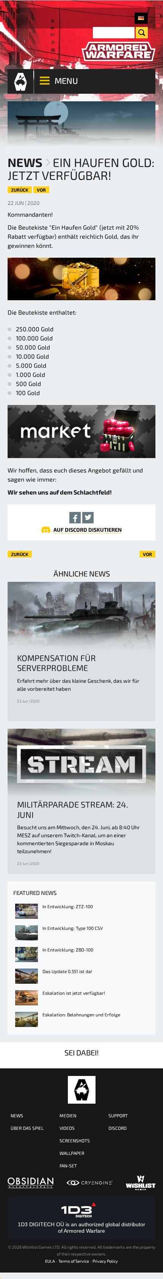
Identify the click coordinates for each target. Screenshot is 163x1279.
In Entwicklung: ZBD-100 (67, 949)
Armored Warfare (82, 1090)
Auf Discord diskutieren (87, 529)
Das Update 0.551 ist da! (67, 971)
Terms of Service (73, 1261)
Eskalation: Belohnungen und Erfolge (81, 1014)
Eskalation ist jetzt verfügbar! (73, 992)
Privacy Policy (105, 1261)
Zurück (19, 189)
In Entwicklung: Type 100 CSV (72, 928)
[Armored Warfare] (118, 51)
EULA (50, 1261)
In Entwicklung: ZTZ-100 (67, 906)
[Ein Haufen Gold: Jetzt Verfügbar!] (141, 18)
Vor (41, 189)
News (25, 162)
